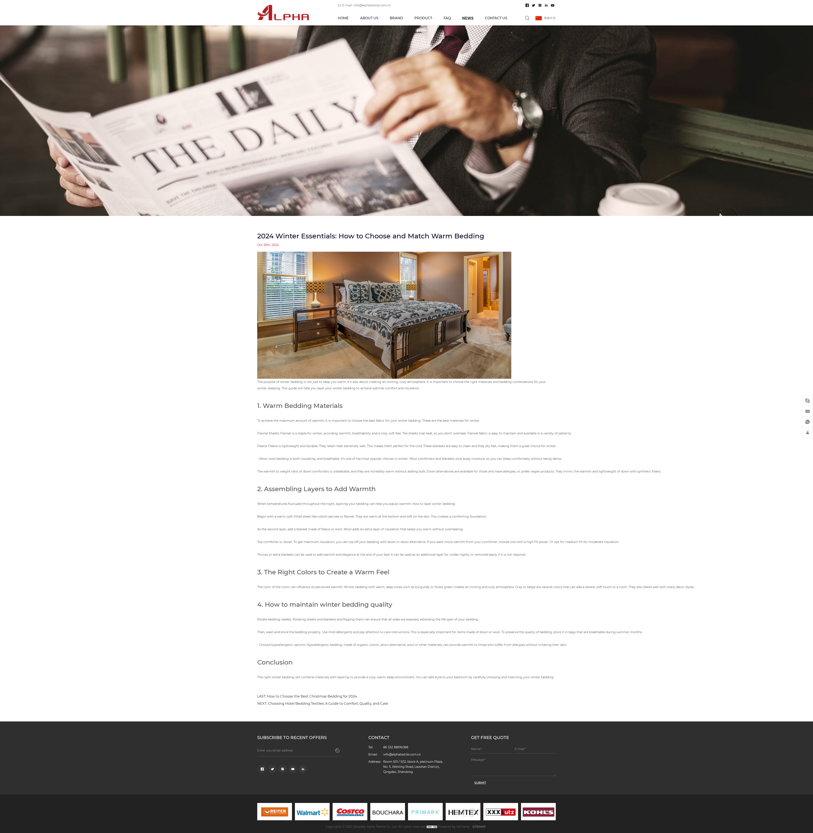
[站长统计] (432, 827)
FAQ (447, 18)
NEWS (467, 18)
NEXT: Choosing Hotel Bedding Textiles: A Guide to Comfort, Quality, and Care (322, 703)
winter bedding (344, 388)
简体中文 (550, 18)
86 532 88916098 (395, 747)
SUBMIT (480, 783)
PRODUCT (423, 18)
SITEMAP (479, 827)
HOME (343, 18)
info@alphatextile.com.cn (372, 5)
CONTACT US (496, 18)
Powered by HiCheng (453, 827)
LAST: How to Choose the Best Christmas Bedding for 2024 (307, 696)
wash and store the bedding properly (293, 632)
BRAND (396, 18)
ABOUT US (369, 18)
